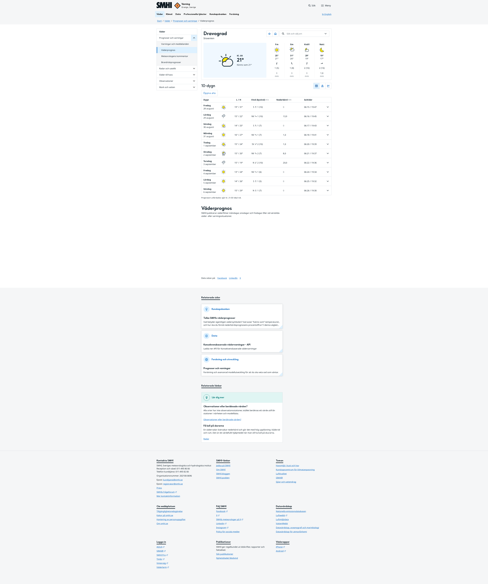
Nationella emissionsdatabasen (291, 511)
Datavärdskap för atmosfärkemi (291, 531)
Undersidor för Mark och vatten (194, 87)
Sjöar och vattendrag (286, 481)
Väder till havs (166, 74)
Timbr (173, 559)
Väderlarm (175, 567)
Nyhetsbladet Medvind (227, 558)
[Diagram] (328, 86)
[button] (312, 5)
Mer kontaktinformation (168, 496)
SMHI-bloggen (223, 473)
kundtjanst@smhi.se (173, 479)
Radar (206, 438)
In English (326, 14)
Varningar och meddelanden (175, 44)
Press (159, 488)
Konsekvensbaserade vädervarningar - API (226, 344)
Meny (328, 5)
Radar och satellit (167, 68)
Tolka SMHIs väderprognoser (219, 318)
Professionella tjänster (195, 14)
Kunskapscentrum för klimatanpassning (295, 469)
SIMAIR (279, 477)
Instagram (234, 527)
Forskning (234, 14)
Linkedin (233, 523)
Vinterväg (175, 563)
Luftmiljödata (282, 519)
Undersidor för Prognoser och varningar (194, 38)
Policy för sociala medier (228, 531)
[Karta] (322, 86)
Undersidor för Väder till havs (194, 75)
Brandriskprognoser (171, 62)
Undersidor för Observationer (194, 81)
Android (293, 550)
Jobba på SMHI (223, 465)
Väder (160, 14)
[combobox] (304, 34)
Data (178, 14)
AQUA (173, 546)
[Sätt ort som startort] (275, 34)
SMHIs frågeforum (179, 491)
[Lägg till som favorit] (269, 34)
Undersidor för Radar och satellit (194, 68)
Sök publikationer (224, 554)
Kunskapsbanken (218, 14)
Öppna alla (209, 93)
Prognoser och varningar (185, 20)
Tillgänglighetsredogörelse (169, 511)
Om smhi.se (162, 523)
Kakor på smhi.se (165, 515)
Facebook (222, 278)
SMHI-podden (223, 477)
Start (159, 20)
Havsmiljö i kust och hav (287, 465)
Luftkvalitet (281, 473)
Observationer (166, 81)
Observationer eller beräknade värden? (222, 419)
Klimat (169, 14)
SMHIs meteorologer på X (242, 519)
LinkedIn (233, 278)
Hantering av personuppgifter (171, 519)
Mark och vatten (167, 87)
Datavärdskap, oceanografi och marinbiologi (297, 527)
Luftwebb (294, 515)
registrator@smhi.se (173, 483)
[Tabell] (316, 86)
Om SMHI (220, 469)
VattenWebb (282, 523)
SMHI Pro (175, 554)
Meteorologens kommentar (174, 56)
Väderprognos (168, 50)
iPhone (293, 546)
